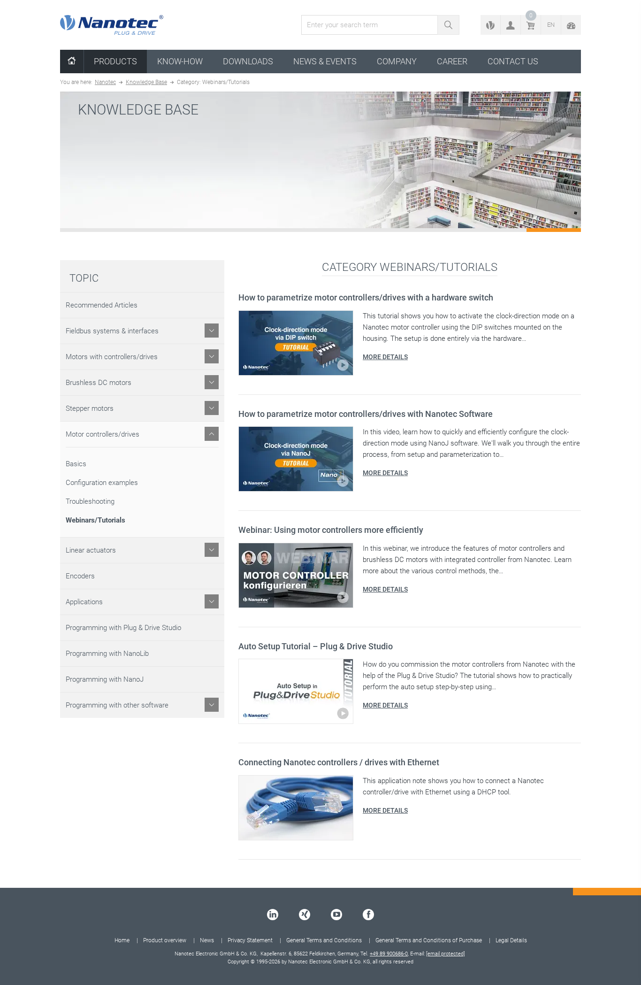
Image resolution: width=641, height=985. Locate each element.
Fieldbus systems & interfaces (112, 331)
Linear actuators (91, 550)
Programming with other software (117, 705)
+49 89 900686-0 (389, 954)
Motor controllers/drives (102, 434)
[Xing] (304, 914)
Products (115, 61)
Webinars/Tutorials (95, 520)
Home (122, 940)
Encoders (80, 576)
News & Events (325, 61)
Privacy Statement (250, 940)
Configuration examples (102, 482)
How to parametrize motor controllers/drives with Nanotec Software (365, 414)
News (207, 940)
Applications (84, 602)
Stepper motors (90, 408)
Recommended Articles (101, 305)
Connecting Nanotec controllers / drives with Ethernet (338, 762)
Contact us (513, 61)
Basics (76, 464)
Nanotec (105, 82)
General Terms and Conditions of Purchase (428, 940)
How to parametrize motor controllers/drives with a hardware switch (365, 297)
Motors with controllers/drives (112, 357)
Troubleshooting (90, 501)
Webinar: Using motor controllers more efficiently (330, 530)
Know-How (180, 61)
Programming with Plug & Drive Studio (123, 627)
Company (397, 61)
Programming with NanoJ (105, 679)
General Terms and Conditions (324, 940)
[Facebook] (368, 914)
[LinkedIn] (272, 914)
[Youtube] (336, 914)
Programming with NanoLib (107, 653)
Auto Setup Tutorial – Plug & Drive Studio (315, 646)
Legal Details (511, 940)
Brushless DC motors (98, 382)
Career (452, 61)
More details (385, 357)
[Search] (448, 25)
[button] (510, 25)
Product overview (164, 940)
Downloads (248, 61)
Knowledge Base (146, 82)
